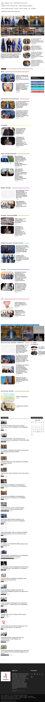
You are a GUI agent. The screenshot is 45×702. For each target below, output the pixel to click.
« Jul (32, 435)
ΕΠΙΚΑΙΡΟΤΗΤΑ (6, 695)
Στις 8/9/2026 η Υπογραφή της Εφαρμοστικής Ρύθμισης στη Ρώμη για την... (13, 579)
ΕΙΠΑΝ (32, 23)
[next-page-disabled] (33, 358)
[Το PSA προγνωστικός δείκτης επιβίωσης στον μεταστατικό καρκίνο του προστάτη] (7, 305)
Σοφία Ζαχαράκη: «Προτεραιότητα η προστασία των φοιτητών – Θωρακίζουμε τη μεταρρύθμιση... (14, 603)
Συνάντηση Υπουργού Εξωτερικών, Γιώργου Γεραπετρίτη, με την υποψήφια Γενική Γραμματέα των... (14, 427)
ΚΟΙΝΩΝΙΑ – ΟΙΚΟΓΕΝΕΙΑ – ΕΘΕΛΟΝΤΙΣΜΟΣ (25, 5)
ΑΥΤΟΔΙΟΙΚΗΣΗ (33, 8)
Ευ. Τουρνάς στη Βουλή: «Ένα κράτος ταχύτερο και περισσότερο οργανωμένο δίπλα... (15, 450)
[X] (41, 1)
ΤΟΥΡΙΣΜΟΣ (16, 8)
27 (37, 431)
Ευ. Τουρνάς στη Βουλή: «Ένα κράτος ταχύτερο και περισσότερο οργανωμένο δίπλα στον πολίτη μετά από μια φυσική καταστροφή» (37, 40)
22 (41, 429)
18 (33, 429)
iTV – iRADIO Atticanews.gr (41, 347)
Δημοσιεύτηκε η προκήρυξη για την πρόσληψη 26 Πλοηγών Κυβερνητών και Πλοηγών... (14, 556)
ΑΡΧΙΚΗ (2, 695)
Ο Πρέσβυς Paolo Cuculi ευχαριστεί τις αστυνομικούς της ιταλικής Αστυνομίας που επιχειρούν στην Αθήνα (22, 258)
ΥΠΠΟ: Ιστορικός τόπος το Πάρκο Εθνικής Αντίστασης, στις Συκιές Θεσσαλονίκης (20, 220)
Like (42, 81)
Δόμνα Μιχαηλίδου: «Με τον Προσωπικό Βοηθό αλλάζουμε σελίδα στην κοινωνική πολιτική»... (14, 533)
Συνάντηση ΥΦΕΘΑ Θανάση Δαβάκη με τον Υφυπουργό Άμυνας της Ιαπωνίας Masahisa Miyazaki (22, 77)
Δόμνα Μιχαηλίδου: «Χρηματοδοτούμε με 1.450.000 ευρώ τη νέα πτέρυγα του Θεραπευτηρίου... (12, 639)
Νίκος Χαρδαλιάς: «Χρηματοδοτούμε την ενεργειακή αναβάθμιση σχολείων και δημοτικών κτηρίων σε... (14, 591)
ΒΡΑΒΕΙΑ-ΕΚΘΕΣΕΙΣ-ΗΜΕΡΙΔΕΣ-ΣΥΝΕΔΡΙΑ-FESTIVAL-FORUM (10, 11)
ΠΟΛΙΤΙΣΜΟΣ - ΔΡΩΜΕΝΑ (40, 32)
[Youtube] (43, 1)
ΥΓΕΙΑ (29, 8)
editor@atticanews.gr (21, 690)
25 (33, 431)
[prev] (41, 69)
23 (43, 429)
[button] (32, 0)
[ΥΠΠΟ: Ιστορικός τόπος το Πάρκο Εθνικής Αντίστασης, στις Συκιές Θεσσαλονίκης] (40, 31)
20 (37, 429)
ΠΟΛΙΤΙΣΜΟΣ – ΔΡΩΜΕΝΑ (23, 8)
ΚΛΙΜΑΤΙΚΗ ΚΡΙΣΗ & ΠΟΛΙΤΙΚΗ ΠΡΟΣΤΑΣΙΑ (7, 558)
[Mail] (37, 1)
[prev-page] (1, 94)
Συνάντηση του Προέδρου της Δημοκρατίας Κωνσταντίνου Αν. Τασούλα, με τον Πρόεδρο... (13, 497)
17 (31, 429)
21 (39, 429)
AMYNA (2, 523)
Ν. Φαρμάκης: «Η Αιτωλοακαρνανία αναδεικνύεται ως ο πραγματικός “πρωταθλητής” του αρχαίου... (15, 567)
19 (35, 429)
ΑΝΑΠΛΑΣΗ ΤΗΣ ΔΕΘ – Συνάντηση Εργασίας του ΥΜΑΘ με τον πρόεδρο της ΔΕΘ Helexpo (22, 379)
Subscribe (41, 91)
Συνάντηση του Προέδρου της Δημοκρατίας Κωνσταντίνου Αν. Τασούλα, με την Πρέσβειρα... (14, 485)
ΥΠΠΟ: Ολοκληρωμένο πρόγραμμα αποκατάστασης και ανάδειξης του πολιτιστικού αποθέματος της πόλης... (15, 652)
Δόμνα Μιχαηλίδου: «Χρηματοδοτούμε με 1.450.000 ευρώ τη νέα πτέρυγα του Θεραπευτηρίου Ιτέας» (21, 204)
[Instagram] (35, 1)
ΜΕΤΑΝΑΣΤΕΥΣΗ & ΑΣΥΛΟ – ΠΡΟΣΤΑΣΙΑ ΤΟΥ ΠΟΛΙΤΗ (9, 5)
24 (31, 431)
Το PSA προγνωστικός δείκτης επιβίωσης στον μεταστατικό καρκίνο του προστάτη (21, 304)
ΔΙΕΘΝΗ (3, 23)
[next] (43, 69)
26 (35, 431)
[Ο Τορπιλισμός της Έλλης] (8, 406)
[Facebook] (34, 1)
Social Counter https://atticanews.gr (36, 78)
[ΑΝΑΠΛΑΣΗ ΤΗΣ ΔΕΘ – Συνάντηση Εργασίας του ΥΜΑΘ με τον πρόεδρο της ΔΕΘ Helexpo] (8, 380)
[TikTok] (39, 1)
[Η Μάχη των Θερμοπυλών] (8, 397)
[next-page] (3, 94)
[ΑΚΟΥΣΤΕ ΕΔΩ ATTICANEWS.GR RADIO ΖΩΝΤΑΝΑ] (34, 353)
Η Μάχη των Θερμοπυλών (22, 396)
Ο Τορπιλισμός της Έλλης (22, 406)
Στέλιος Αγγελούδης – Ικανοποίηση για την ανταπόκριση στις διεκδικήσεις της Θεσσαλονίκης (21, 131)
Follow (42, 84)
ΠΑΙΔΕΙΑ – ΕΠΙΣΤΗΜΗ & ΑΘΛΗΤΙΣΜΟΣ (7, 8)
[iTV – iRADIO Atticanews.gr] (34, 348)
